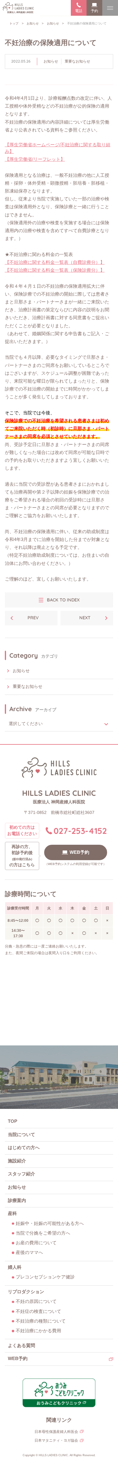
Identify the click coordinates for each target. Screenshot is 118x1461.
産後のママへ (29, 1252)
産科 (12, 1213)
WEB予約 (79, 852)
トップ (13, 23)
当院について (21, 1134)
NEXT (84, 617)
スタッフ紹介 (21, 1173)
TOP (12, 1121)
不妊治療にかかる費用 (38, 1330)
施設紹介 (17, 1160)
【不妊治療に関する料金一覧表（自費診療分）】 (55, 262)
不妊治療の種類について (41, 1321)
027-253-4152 (80, 830)
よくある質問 (21, 1345)
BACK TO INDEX (63, 600)
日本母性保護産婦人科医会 (56, 1432)
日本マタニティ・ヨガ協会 (56, 1440)
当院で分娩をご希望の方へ (43, 1233)
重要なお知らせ (77, 61)
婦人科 (14, 1267)
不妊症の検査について (38, 1311)
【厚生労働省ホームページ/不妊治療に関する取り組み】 (57, 148)
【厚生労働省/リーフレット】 (35, 159)
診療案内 (17, 1200)
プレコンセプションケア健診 (45, 1277)
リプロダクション (26, 1291)
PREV (33, 617)
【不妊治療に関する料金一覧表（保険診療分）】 (55, 270)
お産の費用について (36, 1242)
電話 (78, 11)
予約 (94, 11)
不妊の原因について (36, 1301)
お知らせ (33, 23)
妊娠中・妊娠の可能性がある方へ (50, 1223)
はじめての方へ (24, 1147)
